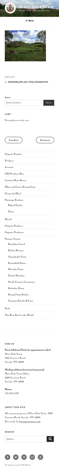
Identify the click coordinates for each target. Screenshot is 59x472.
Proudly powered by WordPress (18, 465)
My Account (45, 140)
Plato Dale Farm (36, 7)
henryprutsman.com (30, 421)
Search (7, 97)
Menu (31, 20)
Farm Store (13, 140)
